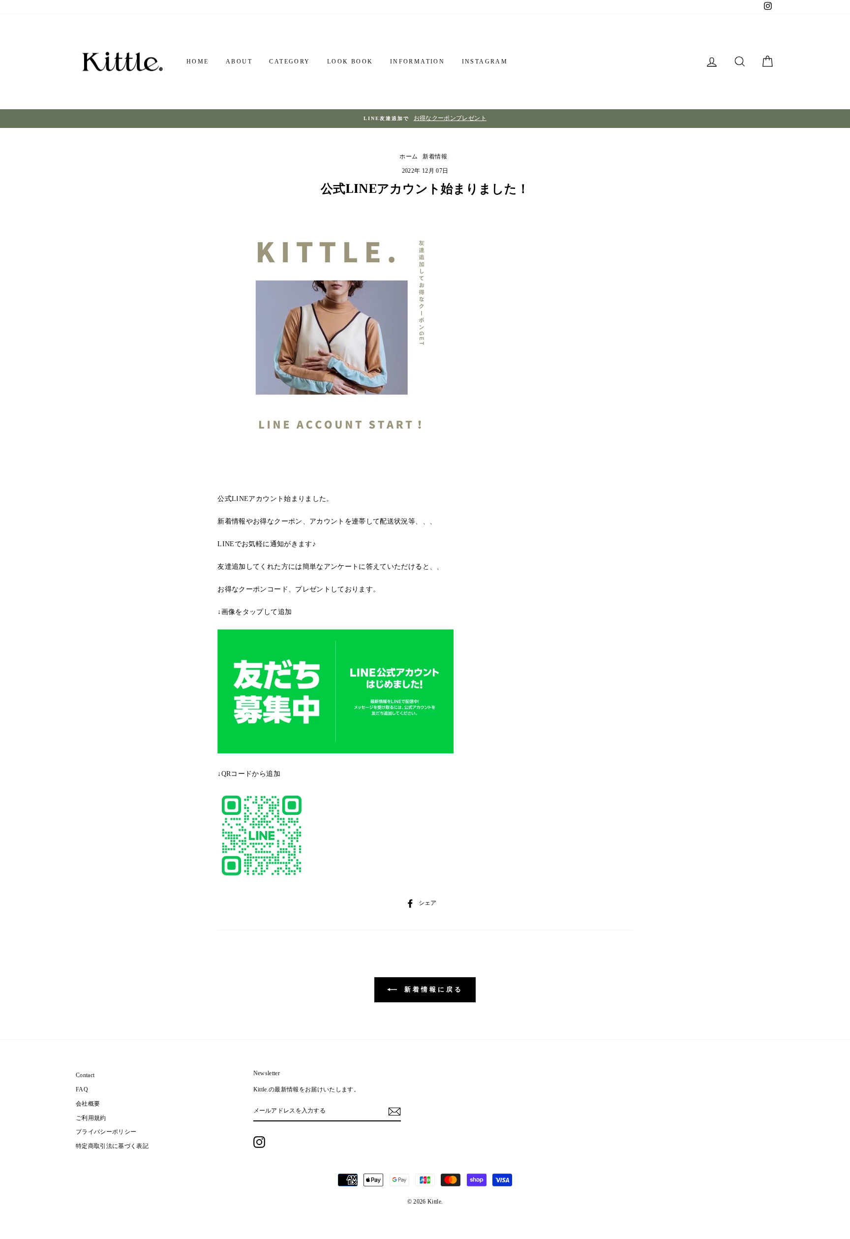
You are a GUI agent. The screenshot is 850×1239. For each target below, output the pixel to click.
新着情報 (435, 156)
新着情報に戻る (431, 989)
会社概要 (88, 1103)
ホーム (408, 156)
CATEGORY (289, 61)
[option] (425, 118)
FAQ (82, 1089)
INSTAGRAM (485, 61)
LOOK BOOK (350, 61)
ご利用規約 (91, 1118)
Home (197, 61)
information (417, 61)
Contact (85, 1075)
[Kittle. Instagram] (259, 1142)
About (239, 61)
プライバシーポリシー (106, 1131)
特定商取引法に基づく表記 (112, 1146)
